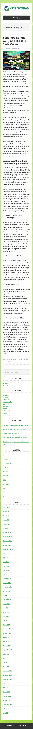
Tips (14, 361)
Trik (16, 361)
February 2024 (7, 629)
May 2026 (6, 516)
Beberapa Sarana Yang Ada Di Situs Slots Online (14, 40)
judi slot (5, 409)
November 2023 (7, 641)
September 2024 (8, 600)
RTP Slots (6, 361)
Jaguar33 (5, 383)
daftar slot (6, 397)
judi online (6, 404)
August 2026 (6, 507)
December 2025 (7, 537)
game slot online (7, 402)
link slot (5, 413)
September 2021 (8, 704)
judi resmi (5, 406)
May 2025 (6, 566)
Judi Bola (5, 471)
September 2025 (8, 549)
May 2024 (6, 616)
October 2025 (7, 545)
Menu (18, 18)
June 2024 (6, 612)
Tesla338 (5, 385)
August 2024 (6, 604)
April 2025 (6, 570)
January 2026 (7, 532)
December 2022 (7, 671)
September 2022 (8, 679)
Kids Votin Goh (16, 8)
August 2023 (6, 654)
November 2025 (7, 541)
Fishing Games (7, 463)
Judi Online (24, 359)
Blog (12, 359)
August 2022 (6, 683)
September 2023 (8, 650)
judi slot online (7, 411)
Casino (5, 459)
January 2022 (7, 700)
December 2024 (7, 587)
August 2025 (6, 553)
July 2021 (5, 713)
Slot (10, 361)
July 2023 (5, 658)
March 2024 (6, 625)
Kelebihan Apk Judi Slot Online (12, 433)
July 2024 (5, 608)
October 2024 (7, 595)
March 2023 (6, 667)
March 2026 (6, 524)
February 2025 (7, 579)
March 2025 (6, 574)
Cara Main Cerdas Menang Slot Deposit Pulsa (16, 438)
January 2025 (7, 583)
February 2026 (7, 528)
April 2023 (6, 662)
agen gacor (6, 395)
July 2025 (5, 558)
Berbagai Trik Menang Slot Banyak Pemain (15, 425)
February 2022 (7, 696)
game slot (6, 400)
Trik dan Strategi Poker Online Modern (14, 429)
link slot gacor (7, 415)
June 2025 (6, 562)
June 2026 (6, 511)
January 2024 (7, 633)
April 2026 (6, 520)
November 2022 (7, 675)
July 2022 (5, 688)
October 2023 (7, 646)
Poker (4, 480)
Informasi (17, 359)
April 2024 (6, 620)
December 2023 (7, 637)
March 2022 (6, 692)
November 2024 (7, 591)
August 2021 (6, 708)
